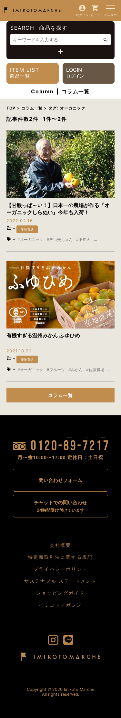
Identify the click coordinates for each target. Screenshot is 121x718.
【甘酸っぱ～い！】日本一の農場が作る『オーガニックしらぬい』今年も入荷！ (58, 208)
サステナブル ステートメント (60, 581)
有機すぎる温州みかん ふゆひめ (43, 335)
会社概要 (60, 545)
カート (95, 15)
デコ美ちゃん (61, 239)
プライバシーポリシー (61, 569)
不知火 (84, 239)
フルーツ (57, 369)
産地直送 (27, 229)
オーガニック (31, 239)
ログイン (82, 15)
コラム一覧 (60, 395)
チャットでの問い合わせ (60, 506)
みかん (77, 369)
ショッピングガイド (60, 593)
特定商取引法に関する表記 (60, 557)
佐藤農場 (96, 369)
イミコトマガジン (60, 605)
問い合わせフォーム (60, 480)
